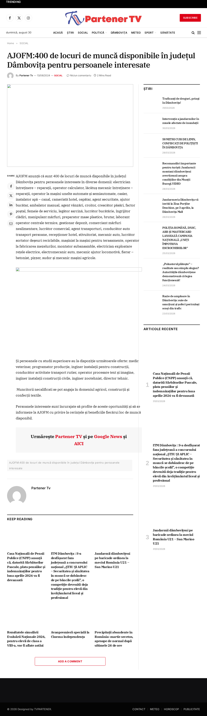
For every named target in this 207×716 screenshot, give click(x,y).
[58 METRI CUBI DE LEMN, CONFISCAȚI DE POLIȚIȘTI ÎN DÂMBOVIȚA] (151, 144)
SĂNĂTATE (167, 32)
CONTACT (138, 709)
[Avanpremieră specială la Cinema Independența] (70, 616)
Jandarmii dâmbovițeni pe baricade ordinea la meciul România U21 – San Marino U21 (112, 560)
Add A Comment (70, 661)
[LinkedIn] (11, 205)
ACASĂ (58, 32)
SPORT (149, 32)
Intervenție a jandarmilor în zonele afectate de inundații (180, 121)
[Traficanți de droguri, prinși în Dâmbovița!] (151, 103)
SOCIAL (83, 32)
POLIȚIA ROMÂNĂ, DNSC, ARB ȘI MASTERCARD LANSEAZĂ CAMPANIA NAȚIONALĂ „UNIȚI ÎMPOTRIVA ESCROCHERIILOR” (179, 238)
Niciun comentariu (80, 75)
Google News (108, 436)
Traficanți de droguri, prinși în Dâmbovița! (181, 100)
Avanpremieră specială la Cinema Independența (70, 634)
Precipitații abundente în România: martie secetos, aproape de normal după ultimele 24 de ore (114, 638)
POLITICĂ (98, 32)
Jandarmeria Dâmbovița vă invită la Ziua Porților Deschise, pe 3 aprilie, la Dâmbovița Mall (180, 206)
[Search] (193, 32)
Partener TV (68, 436)
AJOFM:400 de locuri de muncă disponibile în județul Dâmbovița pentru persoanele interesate (64, 465)
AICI (78, 443)
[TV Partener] (103, 18)
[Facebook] (11, 186)
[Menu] (199, 32)
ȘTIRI (70, 32)
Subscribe (190, 17)
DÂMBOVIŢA (119, 32)
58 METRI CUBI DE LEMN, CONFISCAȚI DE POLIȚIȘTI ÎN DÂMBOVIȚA (180, 143)
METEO (136, 32)
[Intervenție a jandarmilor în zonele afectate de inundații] (151, 123)
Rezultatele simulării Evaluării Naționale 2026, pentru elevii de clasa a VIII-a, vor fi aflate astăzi (26, 638)
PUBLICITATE (192, 709)
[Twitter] (11, 195)
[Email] (11, 223)
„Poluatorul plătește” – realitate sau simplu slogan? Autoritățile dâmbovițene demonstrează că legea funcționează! (180, 272)
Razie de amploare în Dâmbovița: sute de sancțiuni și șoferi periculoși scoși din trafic (181, 302)
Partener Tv (26, 75)
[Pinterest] (11, 214)
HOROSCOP (171, 709)
